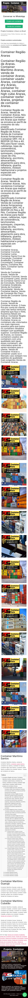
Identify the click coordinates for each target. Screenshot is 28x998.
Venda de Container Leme (19, 940)
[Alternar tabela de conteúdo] (24, 775)
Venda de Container (6, 916)
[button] (24, 994)
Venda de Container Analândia (16, 934)
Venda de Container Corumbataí (14, 938)
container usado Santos (17, 764)
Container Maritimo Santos (11, 872)
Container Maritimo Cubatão (11, 875)
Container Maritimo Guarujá (11, 874)
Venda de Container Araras (7, 936)
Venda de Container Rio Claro (8, 942)
